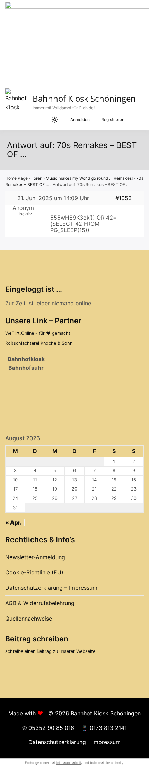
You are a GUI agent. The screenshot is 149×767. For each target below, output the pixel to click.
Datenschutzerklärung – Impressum (51, 587)
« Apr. (13, 522)
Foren (36, 178)
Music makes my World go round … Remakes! (89, 178)
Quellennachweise (28, 618)
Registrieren (112, 119)
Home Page (16, 178)
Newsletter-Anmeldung (35, 557)
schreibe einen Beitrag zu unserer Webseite (50, 651)
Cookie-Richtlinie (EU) (34, 572)
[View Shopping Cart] (41, 119)
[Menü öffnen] (135, 120)
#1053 (123, 198)
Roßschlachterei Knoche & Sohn (38, 343)
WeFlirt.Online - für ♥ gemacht (37, 333)
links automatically (69, 763)
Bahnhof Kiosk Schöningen (84, 98)
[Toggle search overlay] (27, 119)
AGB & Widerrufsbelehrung (39, 602)
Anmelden (80, 119)
